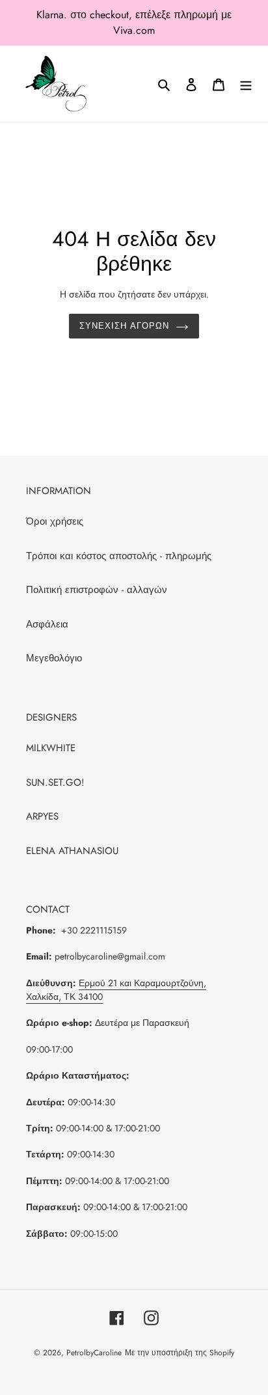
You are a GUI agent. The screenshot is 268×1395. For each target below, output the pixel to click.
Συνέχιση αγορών (124, 326)
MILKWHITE (50, 748)
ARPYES (42, 816)
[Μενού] (246, 84)
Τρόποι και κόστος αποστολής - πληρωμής (118, 556)
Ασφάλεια (47, 624)
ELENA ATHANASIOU (72, 851)
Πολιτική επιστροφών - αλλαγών (96, 590)
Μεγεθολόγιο (54, 658)
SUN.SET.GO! (55, 782)
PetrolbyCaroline (94, 1353)
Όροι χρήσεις (54, 521)
